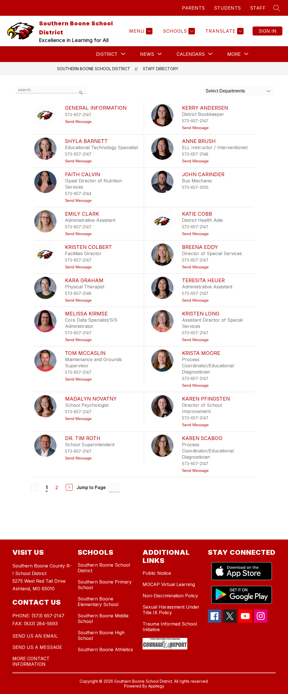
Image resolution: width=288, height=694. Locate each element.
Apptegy (156, 686)
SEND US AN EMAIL (35, 636)
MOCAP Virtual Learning (169, 584)
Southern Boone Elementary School (98, 601)
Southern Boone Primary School (105, 584)
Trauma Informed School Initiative (170, 626)
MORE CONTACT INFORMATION (31, 661)
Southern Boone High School (101, 635)
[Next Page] (69, 487)
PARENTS (193, 8)
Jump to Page (91, 487)
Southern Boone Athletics (105, 649)
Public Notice (157, 573)
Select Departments (225, 91)
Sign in (267, 31)
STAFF (258, 8)
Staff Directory (160, 68)
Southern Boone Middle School (103, 618)
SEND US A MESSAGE (37, 647)
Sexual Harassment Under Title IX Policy (171, 609)
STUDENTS (227, 8)
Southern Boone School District (93, 68)
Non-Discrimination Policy (170, 595)
